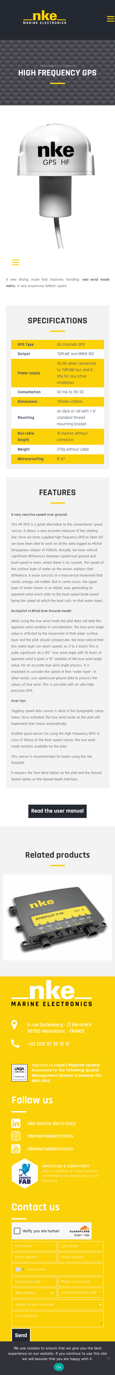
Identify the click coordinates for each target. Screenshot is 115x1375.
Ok (58, 1367)
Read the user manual (57, 811)
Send (21, 1335)
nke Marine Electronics (52, 1123)
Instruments (49, 65)
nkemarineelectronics (50, 1136)
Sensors (69, 65)
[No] (108, 1358)
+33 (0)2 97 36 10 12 (48, 1044)
